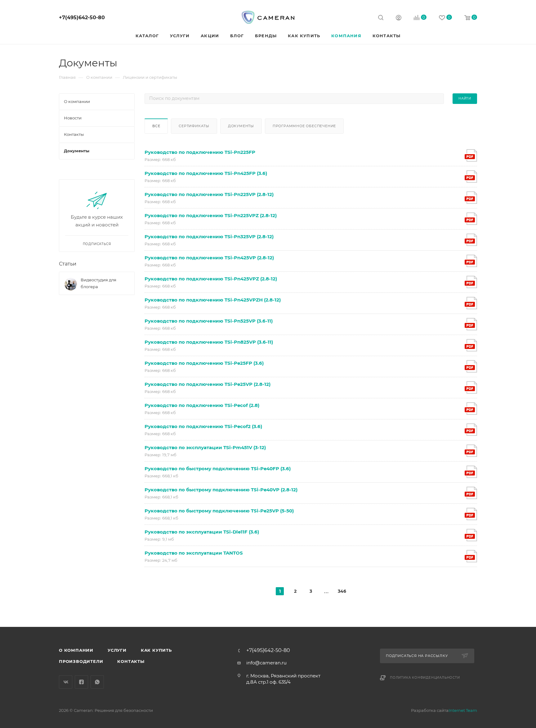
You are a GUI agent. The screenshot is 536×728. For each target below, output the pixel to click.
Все (156, 126)
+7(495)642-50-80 (82, 17)
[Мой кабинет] (398, 18)
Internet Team (463, 710)
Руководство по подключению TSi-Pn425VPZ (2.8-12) (211, 279)
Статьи (67, 264)
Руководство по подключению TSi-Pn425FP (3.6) (206, 173)
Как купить (156, 650)
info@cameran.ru (266, 663)
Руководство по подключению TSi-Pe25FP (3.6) (204, 363)
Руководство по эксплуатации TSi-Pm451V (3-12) (205, 447)
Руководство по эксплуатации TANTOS (194, 553)
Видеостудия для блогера (98, 283)
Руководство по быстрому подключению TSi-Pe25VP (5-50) (219, 511)
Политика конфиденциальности (425, 678)
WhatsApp (97, 682)
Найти (464, 98)
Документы (241, 126)
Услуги (117, 650)
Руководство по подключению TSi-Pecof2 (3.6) (203, 426)
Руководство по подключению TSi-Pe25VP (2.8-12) (207, 384)
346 (342, 591)
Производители (81, 661)
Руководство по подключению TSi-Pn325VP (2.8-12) (209, 236)
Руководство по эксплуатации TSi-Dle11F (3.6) (202, 532)
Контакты (130, 661)
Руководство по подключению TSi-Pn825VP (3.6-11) (209, 342)
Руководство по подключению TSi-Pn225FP (200, 152)
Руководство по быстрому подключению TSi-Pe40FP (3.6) (218, 468)
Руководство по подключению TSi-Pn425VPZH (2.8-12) (213, 300)
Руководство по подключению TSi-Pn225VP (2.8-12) (209, 194)
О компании (76, 650)
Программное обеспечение (304, 126)
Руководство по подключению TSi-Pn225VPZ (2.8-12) (211, 215)
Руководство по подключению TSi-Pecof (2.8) (202, 405)
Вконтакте (65, 682)
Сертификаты (194, 126)
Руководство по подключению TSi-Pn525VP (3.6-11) (209, 321)
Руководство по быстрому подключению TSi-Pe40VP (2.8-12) (221, 490)
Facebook (81, 682)
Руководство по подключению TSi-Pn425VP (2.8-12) (209, 258)
